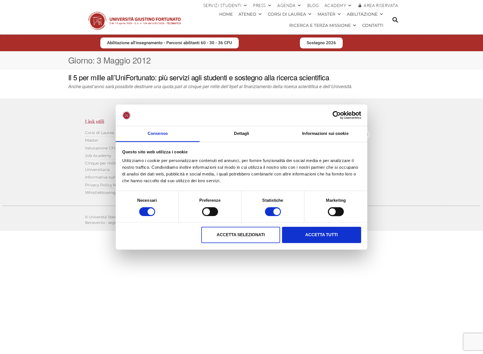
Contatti (372, 25)
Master (326, 14)
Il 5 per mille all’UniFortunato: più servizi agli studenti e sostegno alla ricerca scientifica (198, 77)
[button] (395, 19)
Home (226, 14)
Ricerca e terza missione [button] (320, 25)
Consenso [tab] (158, 133)
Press (259, 5)
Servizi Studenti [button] (222, 5)
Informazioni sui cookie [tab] (325, 133)
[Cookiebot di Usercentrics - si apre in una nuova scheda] (336, 115)
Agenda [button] (286, 5)
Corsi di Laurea (287, 14)
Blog (313, 5)
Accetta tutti (321, 235)
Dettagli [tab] (241, 133)
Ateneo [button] (247, 14)
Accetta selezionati (241, 235)
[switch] (210, 211)
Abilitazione (362, 14)
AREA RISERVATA (381, 5)
